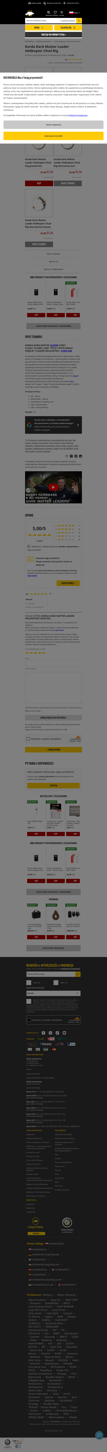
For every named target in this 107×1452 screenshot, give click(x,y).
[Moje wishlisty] (55, 12)
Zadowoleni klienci (73, 3)
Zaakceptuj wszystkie (53, 136)
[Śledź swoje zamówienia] (48, 12)
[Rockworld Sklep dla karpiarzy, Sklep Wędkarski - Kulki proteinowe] (29, 13)
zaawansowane (68, 20)
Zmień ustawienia (53, 125)
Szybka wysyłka (36, 3)
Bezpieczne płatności (54, 3)
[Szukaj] (79, 20)
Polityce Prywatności (78, 115)
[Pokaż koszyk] (61, 12)
